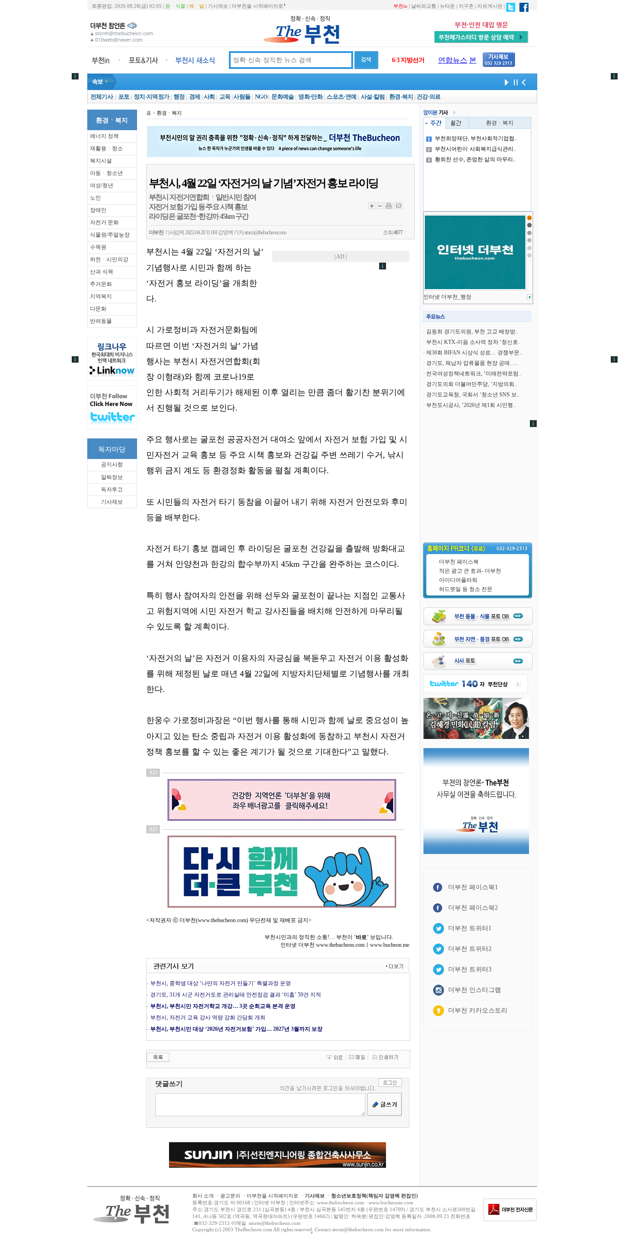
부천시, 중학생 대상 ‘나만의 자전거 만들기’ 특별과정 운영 (220, 983)
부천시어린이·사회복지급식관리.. (475, 149)
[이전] (523, 82)
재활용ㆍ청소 (106, 148)
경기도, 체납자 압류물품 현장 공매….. (472, 363)
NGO (261, 96)
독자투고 (112, 489)
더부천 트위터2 (470, 948)
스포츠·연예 (341, 96)
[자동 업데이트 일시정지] (514, 82)
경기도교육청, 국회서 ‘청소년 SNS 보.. (472, 394)
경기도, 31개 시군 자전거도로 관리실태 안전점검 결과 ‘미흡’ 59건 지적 (235, 994)
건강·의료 (429, 96)
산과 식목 (101, 272)
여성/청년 (101, 185)
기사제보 (218, 6)
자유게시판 (489, 6)
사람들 (241, 96)
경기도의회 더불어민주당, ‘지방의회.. (471, 384)
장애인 (98, 210)
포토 (124, 96)
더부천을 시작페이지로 (257, 6)
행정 (179, 96)
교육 (225, 96)
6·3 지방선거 (408, 60)
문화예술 (282, 96)
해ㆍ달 (196, 6)
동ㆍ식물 (175, 6)
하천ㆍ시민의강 (109, 259)
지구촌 (466, 6)
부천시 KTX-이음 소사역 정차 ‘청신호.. (473, 342)
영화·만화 (310, 96)
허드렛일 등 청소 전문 (465, 589)
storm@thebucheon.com (265, 232)
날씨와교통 (423, 6)
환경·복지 (401, 96)
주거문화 (101, 284)
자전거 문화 (104, 222)
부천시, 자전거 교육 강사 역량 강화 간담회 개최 (207, 1017)
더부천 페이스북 (459, 562)
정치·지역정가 (151, 96)
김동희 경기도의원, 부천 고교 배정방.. (472, 331)
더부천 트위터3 (470, 969)
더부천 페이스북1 (473, 887)
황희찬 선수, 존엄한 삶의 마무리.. (475, 159)
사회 (209, 96)
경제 (195, 96)
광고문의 (230, 1195)
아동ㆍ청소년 (106, 173)
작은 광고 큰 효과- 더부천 (470, 571)
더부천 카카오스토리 (478, 1010)
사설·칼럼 (373, 96)
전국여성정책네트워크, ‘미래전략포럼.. (473, 373)
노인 (95, 198)
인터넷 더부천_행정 (447, 297)
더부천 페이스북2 (473, 907)
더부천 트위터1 (470, 928)
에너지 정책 (104, 136)
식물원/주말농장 (110, 235)
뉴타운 (447, 6)
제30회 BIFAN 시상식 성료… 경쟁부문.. (474, 352)
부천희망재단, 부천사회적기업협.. (476, 138)
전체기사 (101, 96)
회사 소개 (203, 1195)
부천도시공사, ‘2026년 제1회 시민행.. (471, 405)
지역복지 (101, 296)
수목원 (98, 247)
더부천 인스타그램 (474, 989)
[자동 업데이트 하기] (505, 82)
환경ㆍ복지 (499, 123)
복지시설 (101, 161)
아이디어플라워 (458, 580)
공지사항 (112, 464)
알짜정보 (112, 477)
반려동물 (101, 321)
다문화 (98, 309)
